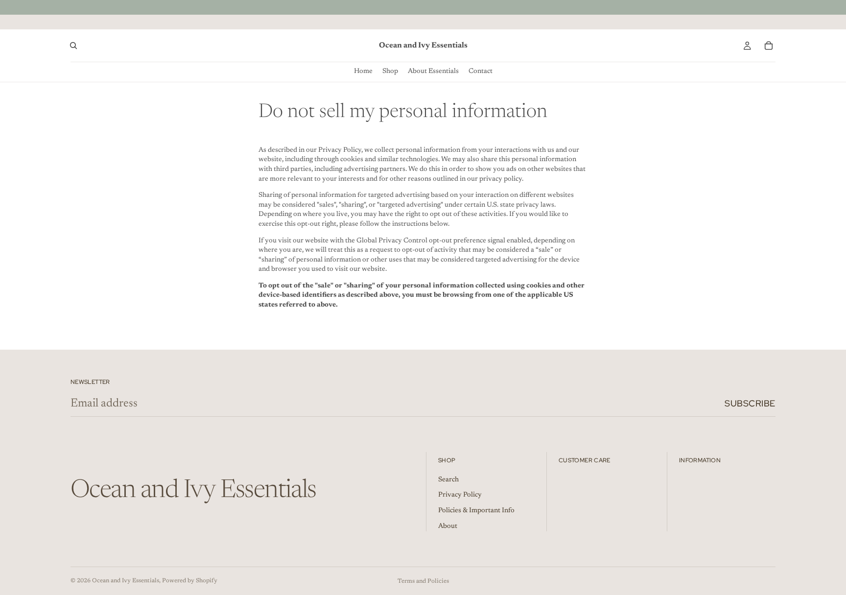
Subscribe (750, 403)
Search (448, 479)
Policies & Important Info (476, 510)
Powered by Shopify (189, 581)
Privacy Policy (460, 495)
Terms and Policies (423, 581)
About (447, 526)
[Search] (73, 45)
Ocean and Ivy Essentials (125, 581)
